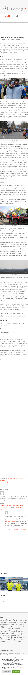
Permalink (18, 507)
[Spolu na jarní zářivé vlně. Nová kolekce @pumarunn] (14, 591)
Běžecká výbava (9, 622)
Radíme (19, 631)
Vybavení (18, 635)
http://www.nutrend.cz (10, 521)
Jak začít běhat (16, 627)
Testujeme (17, 633)
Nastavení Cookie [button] (7, 671)
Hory (1, 627)
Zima (7, 642)
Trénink (12, 635)
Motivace (12, 628)
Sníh (10, 633)
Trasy (8, 635)
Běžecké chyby (16, 622)
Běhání (20, 620)
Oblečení (20, 629)
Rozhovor (2, 633)
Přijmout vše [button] (16, 671)
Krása (24, 627)
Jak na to (7, 626)
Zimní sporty (11, 642)
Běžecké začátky (23, 622)
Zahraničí (10, 639)
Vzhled (18, 637)
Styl (12, 633)
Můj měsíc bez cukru (11, 482)
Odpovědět (2, 509)
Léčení (1, 629)
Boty (4, 620)
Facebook (3, 601)
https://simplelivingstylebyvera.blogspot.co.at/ (11, 505)
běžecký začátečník (10, 624)
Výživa (22, 637)
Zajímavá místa (18, 639)
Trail (22, 633)
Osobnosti (6, 631)
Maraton (5, 629)
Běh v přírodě (12, 620)
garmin (24, 624)
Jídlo (22, 627)
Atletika (1, 620)
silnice (7, 633)
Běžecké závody (3, 624)
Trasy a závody (18, 39)
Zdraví (2, 641)
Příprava (12, 631)
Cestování (18, 624)
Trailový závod (3, 635)
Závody (17, 641)
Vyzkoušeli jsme (8, 637)
